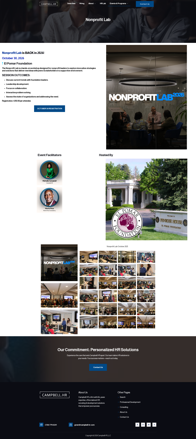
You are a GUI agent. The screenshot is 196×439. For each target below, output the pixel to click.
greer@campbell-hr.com (84, 425)
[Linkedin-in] (149, 425)
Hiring (81, 3)
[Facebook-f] (137, 425)
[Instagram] (143, 425)
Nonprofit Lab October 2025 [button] (117, 246)
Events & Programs (118, 3)
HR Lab (103, 3)
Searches (71, 3)
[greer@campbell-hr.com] (71, 425)
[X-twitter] (154, 425)
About (91, 3)
